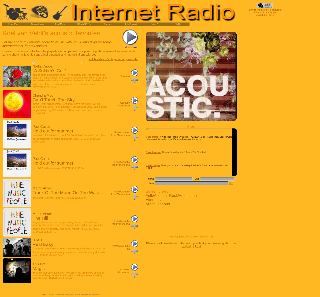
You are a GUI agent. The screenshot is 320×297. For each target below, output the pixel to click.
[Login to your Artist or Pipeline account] (14, 24)
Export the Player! (265, 15)
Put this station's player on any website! (113, 59)
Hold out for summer (53, 130)
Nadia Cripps (42, 66)
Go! (231, 183)
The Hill (40, 218)
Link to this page (130, 47)
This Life (39, 264)
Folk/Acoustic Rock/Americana (171, 196)
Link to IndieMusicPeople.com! (265, 9)
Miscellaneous (158, 204)
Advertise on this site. (265, 12)
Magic (39, 268)
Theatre (125, 76)
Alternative (155, 200)
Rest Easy (43, 244)
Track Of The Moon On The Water (67, 192)
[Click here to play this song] (134, 75)
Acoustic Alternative (124, 104)
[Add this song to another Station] (134, 82)
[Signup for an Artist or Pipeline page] (37, 24)
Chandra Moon (44, 95)
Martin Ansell (42, 188)
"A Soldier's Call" (49, 70)
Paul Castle (41, 126)
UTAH (37, 240)
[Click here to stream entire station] (130, 44)
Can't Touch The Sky (54, 99)
